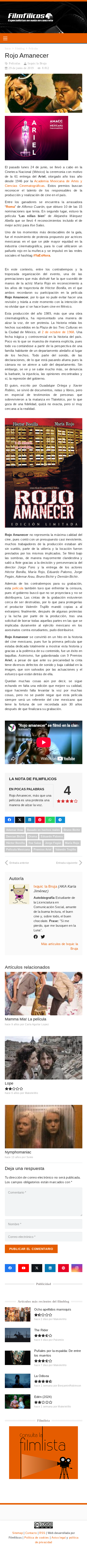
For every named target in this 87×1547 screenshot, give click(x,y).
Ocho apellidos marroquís (52, 1309)
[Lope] (43, 1058)
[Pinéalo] (40, 820)
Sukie (29, 1157)
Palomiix (58, 1339)
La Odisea (41, 1376)
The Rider (41, 1330)
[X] (36, 1268)
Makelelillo (31, 1093)
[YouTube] (23, 1268)
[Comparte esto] (9, 820)
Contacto (31, 1533)
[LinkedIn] (50, 1268)
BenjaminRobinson (69, 1385)
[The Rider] (17, 1335)
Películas (14, 63)
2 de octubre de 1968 (58, 332)
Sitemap (17, 1533)
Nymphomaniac (18, 1152)
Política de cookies (36, 1537)
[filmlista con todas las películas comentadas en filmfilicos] (43, 1478)
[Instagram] (76, 1268)
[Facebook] (10, 1268)
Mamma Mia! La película (25, 1019)
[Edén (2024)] (17, 1401)
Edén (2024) (43, 1397)
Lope (9, 1083)
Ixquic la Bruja (37, 63)
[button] (5, 38)
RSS (42, 1533)
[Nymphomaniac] (43, 1126)
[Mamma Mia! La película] (43, 993)
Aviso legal (59, 1537)
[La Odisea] (17, 1381)
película (17, 588)
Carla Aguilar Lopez (37, 1024)
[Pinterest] (63, 1268)
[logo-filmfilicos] (30, 17)
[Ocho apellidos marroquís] (17, 1314)
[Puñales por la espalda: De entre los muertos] (17, 1358)
